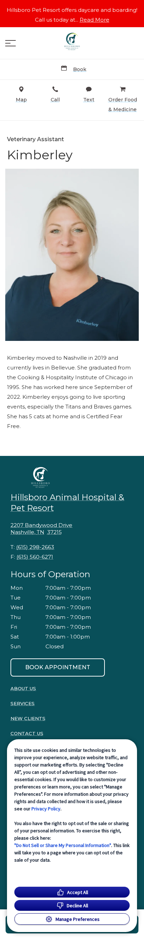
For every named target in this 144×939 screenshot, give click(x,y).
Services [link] (22, 703)
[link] (72, 41)
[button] (10, 43)
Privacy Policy (45, 809)
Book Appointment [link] (57, 667)
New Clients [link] (27, 718)
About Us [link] (23, 688)
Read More (94, 20)
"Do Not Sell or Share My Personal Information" (62, 845)
